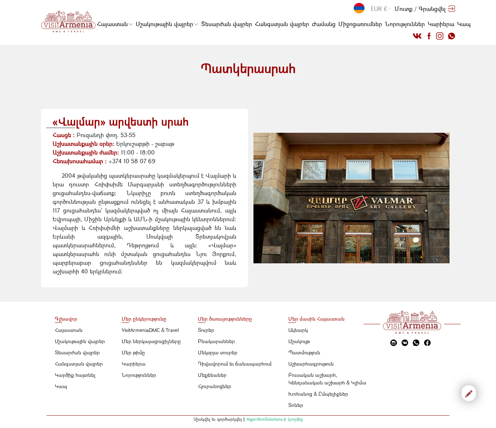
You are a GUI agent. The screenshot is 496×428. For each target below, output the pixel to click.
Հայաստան (112, 24)
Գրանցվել (432, 8)
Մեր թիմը (133, 352)
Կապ (464, 24)
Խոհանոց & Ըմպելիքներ (318, 393)
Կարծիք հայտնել (75, 374)
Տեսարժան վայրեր (226, 24)
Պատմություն (304, 352)
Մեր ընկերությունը (144, 318)
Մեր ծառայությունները (225, 318)
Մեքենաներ (212, 374)
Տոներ (295, 405)
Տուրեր (206, 329)
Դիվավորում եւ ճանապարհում (235, 363)
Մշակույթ (299, 341)
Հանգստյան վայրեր (282, 24)
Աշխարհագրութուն (311, 363)
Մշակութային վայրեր (164, 24)
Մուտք (403, 8)
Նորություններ (405, 24)
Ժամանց (324, 24)
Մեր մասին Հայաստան (316, 318)
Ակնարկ (298, 329)
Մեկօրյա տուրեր (217, 352)
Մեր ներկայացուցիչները (151, 341)
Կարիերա (441, 24)
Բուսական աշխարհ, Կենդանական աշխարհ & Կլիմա (327, 378)
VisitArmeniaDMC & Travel (150, 329)
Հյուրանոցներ (214, 386)
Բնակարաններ (216, 341)
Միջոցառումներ (360, 24)
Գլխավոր (66, 318)
